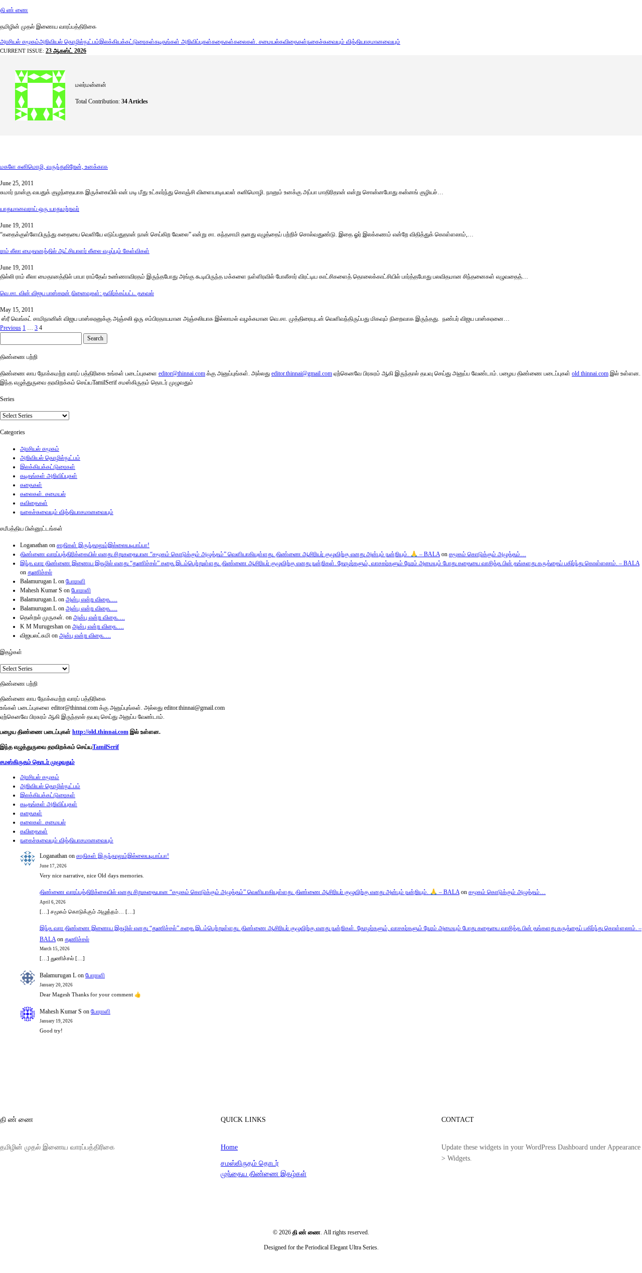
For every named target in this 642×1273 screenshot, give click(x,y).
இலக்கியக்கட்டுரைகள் (126, 41)
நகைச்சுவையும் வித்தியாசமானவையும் (353, 41)
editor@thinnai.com (181, 373)
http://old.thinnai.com (100, 731)
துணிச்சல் (40, 572)
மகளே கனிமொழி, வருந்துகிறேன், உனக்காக (54, 166)
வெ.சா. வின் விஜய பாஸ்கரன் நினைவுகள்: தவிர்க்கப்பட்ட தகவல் (77, 293)
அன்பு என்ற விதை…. (91, 599)
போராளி (75, 581)
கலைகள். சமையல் (256, 41)
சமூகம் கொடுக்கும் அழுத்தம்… (487, 554)
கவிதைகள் (293, 41)
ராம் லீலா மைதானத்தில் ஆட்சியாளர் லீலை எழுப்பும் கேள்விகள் (74, 250)
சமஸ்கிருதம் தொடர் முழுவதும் (37, 762)
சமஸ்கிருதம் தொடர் (250, 1163)
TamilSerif (105, 746)
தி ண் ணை (14, 10)
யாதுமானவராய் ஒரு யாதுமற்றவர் (39, 208)
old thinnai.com (590, 373)
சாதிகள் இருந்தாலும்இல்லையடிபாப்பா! (103, 545)
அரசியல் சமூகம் (19, 41)
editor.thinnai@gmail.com (301, 373)
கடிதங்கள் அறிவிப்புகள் (183, 41)
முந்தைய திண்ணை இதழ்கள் (263, 1174)
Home (229, 1147)
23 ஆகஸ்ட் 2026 (66, 50)
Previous (10, 327)
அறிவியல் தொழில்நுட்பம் (69, 41)
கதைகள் (223, 41)
